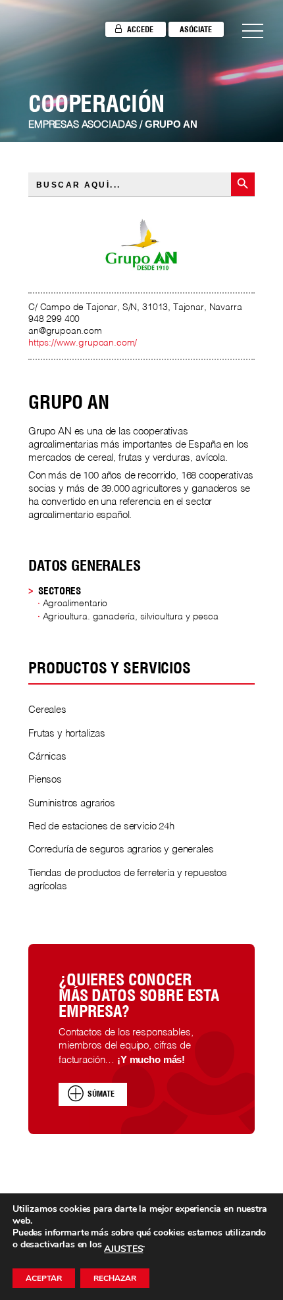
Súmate (101, 1094)
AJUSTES (123, 1249)
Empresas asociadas (82, 125)
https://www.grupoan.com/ (82, 343)
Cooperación (96, 103)
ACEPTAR (44, 1278)
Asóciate (196, 29)
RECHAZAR (114, 1278)
